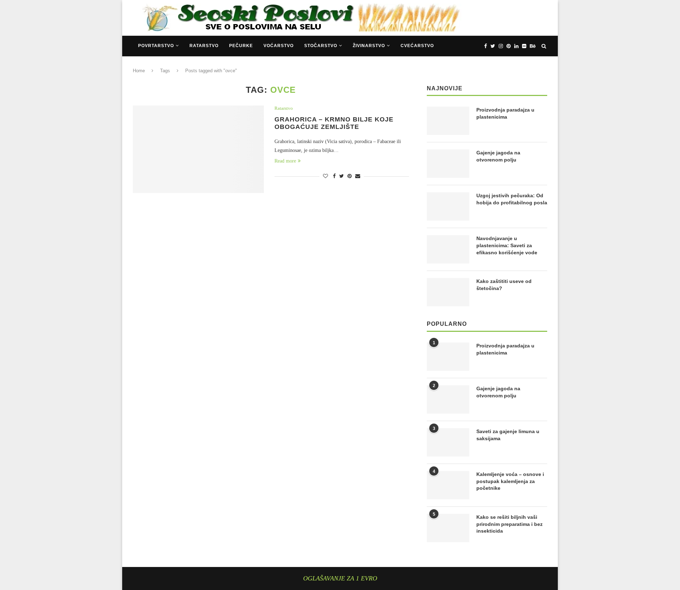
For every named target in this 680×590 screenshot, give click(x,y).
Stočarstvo (320, 45)
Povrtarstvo (156, 45)
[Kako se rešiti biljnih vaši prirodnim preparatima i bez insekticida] (448, 528)
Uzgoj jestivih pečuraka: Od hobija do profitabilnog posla (511, 199)
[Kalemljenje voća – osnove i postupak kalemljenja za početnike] (448, 485)
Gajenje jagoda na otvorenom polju (498, 156)
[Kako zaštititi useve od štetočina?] (448, 292)
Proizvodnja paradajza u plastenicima (505, 113)
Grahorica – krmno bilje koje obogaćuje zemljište (333, 123)
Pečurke (241, 45)
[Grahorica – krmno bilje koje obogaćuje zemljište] (198, 149)
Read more (285, 161)
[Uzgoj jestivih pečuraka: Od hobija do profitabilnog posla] (448, 206)
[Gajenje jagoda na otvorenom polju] (448, 163)
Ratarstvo (204, 45)
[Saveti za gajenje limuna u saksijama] (448, 442)
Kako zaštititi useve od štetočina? (504, 284)
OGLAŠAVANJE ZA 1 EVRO (340, 578)
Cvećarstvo (417, 45)
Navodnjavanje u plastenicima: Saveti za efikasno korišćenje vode (506, 245)
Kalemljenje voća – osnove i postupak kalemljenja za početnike (510, 481)
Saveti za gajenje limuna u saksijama (507, 435)
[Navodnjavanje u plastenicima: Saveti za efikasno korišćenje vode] (448, 249)
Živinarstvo (369, 45)
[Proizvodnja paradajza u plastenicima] (448, 121)
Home (139, 70)
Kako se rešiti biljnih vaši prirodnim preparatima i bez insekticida (509, 524)
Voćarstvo (279, 45)
